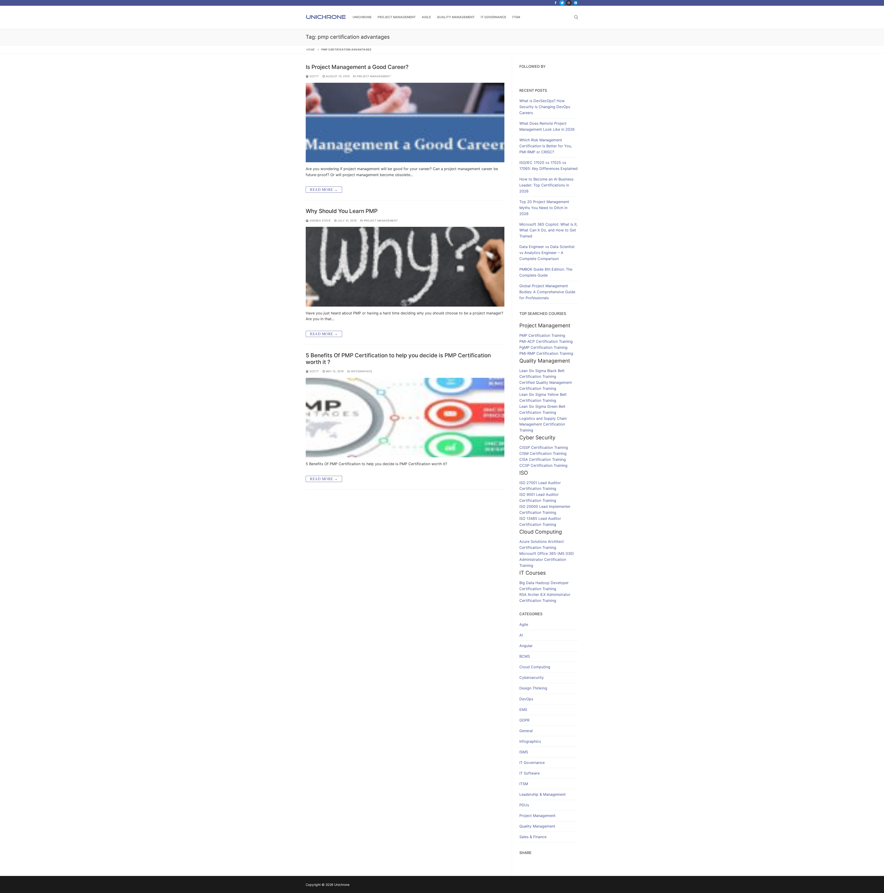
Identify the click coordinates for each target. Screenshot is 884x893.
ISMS (523, 752)
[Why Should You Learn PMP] (405, 266)
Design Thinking (533, 688)
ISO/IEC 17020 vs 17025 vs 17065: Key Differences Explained (548, 165)
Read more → (324, 190)
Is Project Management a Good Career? (357, 67)
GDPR (524, 720)
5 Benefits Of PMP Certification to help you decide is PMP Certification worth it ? (398, 358)
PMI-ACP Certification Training (546, 341)
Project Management (373, 76)
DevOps (526, 699)
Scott (314, 76)
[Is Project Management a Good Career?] (405, 122)
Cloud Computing (534, 667)
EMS (523, 709)
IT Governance (532, 762)
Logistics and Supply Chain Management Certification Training (543, 424)
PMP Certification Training (542, 335)
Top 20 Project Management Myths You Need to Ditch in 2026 (544, 207)
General (526, 730)
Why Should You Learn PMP (342, 211)
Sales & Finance (533, 836)
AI (521, 635)
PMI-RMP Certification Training (546, 353)
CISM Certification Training (543, 453)
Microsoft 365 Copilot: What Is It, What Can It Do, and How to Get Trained (548, 230)
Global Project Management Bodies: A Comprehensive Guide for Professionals (547, 292)
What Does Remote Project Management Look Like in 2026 (547, 126)
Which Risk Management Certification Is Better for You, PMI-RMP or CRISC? (545, 146)
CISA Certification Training (542, 459)
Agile (523, 624)
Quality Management (537, 826)
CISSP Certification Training (543, 447)
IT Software (529, 773)
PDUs (524, 805)
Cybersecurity (531, 677)
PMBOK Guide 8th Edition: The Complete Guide (545, 272)
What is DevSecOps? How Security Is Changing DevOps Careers (544, 106)
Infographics (361, 371)
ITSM (523, 783)
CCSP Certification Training (543, 465)
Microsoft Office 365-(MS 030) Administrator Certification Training (546, 559)
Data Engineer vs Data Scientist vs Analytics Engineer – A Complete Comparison (547, 252)
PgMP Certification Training (543, 347)
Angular (526, 645)
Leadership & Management (542, 794)
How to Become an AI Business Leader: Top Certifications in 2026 (546, 185)
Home (310, 49)
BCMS (524, 656)
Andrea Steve (320, 220)
